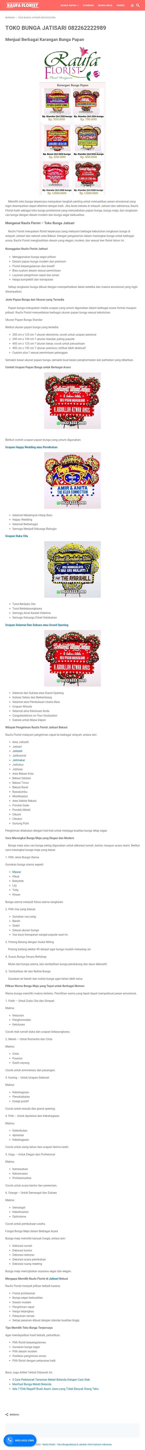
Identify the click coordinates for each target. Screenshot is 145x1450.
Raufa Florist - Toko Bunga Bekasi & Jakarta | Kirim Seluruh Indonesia (77, 1444)
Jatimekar (18, 760)
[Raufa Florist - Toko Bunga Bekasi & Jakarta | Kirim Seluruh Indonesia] (22, 5)
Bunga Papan (68, 5)
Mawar (16, 872)
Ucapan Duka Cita (16, 536)
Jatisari (54, 1278)
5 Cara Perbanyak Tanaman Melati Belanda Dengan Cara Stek (51, 1379)
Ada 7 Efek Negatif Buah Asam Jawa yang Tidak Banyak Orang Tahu (55, 1389)
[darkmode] (132, 5)
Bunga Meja (105, 5)
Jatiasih (17, 751)
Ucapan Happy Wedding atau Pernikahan (31, 447)
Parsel (121, 5)
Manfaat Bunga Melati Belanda (31, 1384)
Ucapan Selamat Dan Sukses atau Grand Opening (36, 625)
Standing (88, 5)
